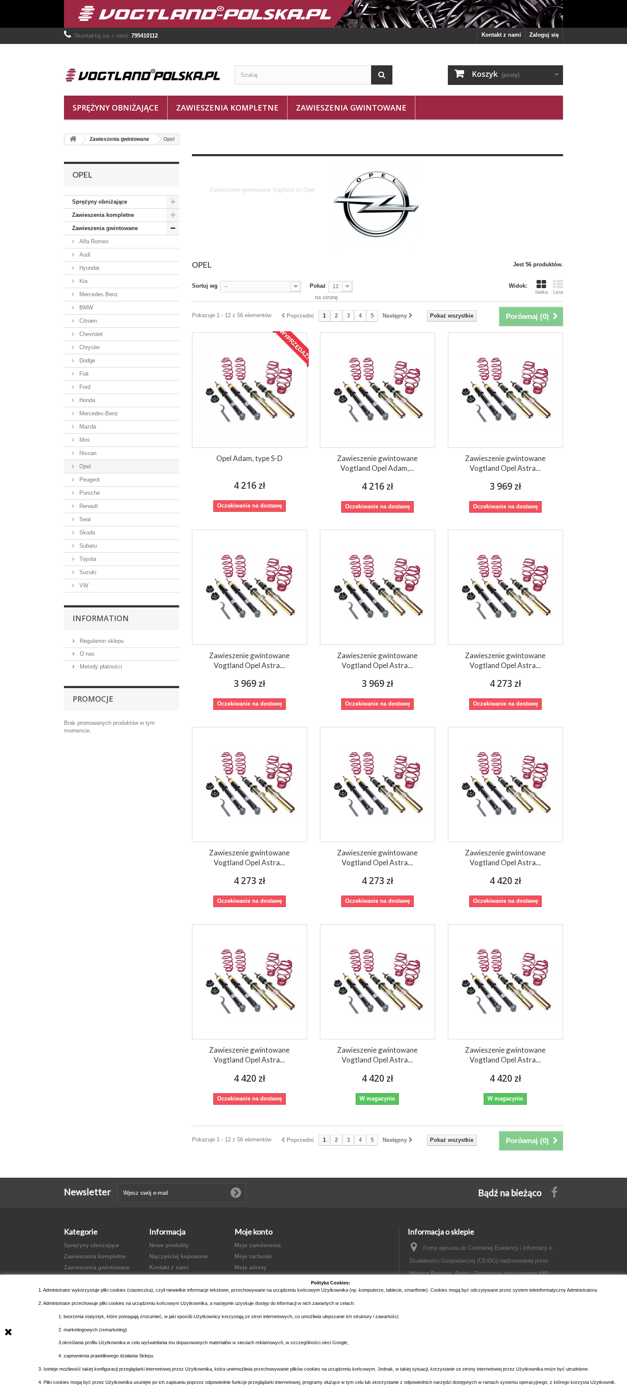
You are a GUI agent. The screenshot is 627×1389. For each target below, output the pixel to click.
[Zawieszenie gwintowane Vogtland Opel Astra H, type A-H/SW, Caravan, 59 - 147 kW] (249, 784)
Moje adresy (251, 1267)
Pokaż (318, 286)
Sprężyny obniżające (116, 107)
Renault (88, 506)
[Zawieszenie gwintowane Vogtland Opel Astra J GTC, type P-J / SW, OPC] (505, 981)
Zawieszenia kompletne (227, 107)
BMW (85, 307)
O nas (86, 654)
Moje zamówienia (258, 1245)
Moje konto (254, 1231)
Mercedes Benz (98, 294)
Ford (84, 387)
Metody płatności (100, 666)
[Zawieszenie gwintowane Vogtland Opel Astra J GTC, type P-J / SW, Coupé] (377, 981)
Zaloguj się (544, 35)
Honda (86, 400)
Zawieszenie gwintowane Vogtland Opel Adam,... (377, 463)
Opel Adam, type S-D (249, 458)
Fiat (83, 374)
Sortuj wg (205, 286)
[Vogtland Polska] (143, 75)
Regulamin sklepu (101, 641)
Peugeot (89, 479)
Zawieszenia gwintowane (351, 107)
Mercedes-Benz (98, 413)
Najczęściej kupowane (178, 1256)
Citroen (87, 321)
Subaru (87, 546)
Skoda (86, 532)
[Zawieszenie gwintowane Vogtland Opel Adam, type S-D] (377, 390)
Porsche (89, 493)
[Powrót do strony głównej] (73, 139)
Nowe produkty (169, 1245)
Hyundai (88, 268)
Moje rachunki (253, 1256)
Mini (84, 440)
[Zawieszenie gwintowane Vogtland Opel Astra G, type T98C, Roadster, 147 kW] (249, 587)
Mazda (87, 426)
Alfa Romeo (93, 241)
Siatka (541, 292)
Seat (84, 519)
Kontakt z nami (501, 35)
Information (101, 618)
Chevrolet (90, 334)
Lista (558, 292)
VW (83, 585)
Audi (84, 254)
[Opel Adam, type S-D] (249, 390)
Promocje (93, 699)
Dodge (86, 360)
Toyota (87, 559)
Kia (82, 281)
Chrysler (89, 347)
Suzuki (87, 572)
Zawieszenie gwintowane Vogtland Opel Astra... (505, 463)
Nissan (87, 453)
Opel (84, 466)
